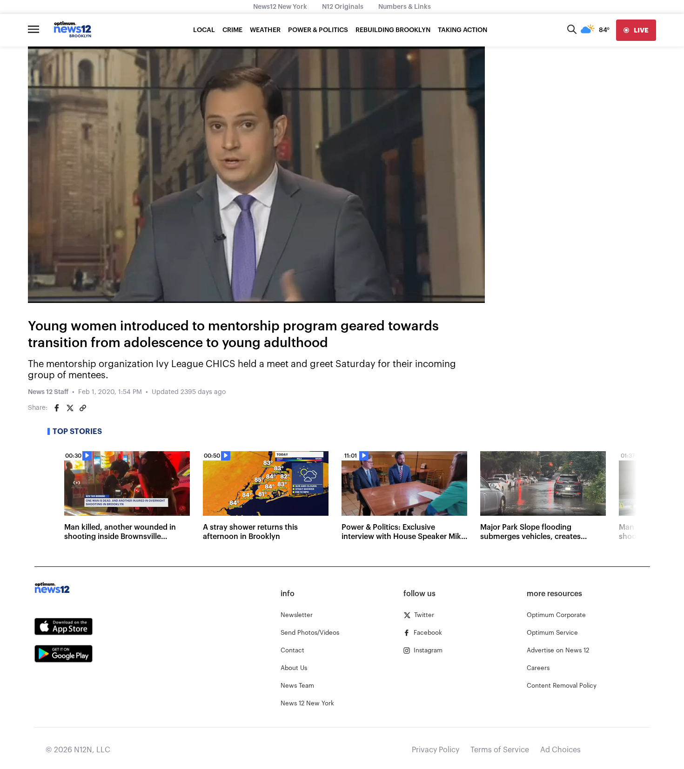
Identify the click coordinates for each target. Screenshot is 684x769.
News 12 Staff (48, 392)
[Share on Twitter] (70, 408)
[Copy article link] (83, 408)
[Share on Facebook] (56, 408)
